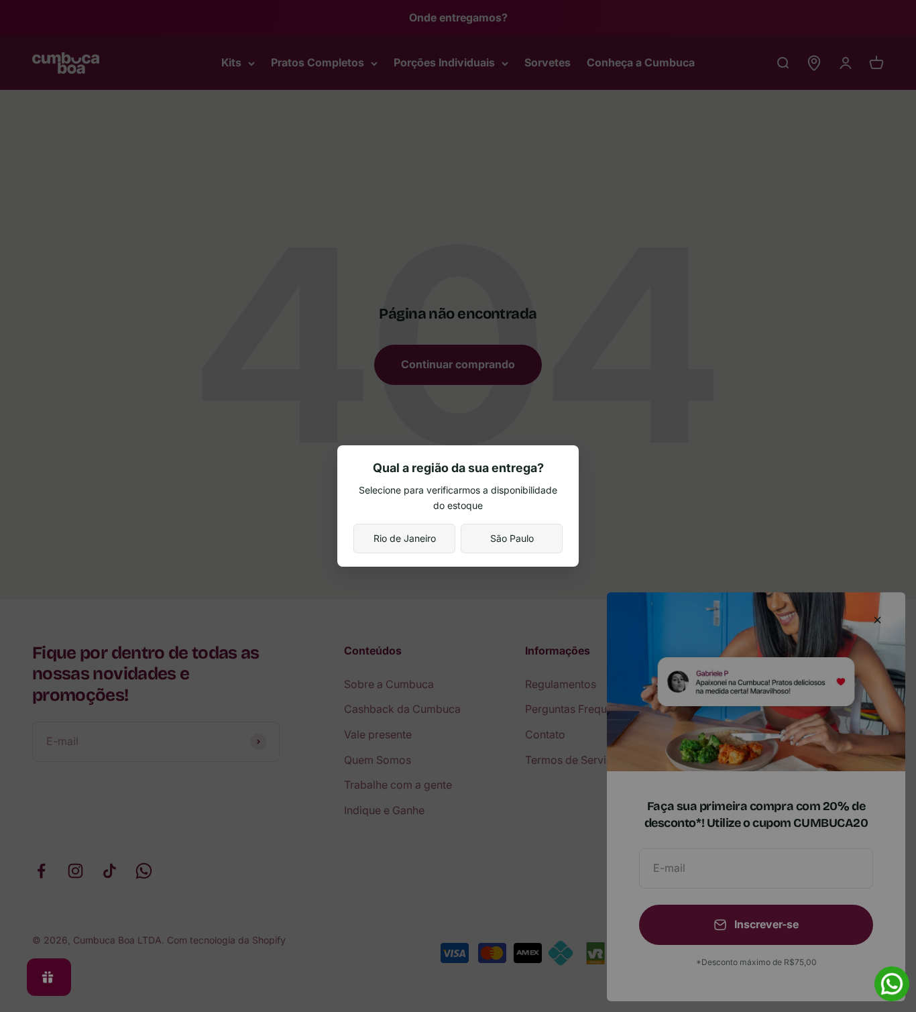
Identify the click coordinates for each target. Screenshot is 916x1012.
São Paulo (512, 538)
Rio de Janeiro (405, 538)
